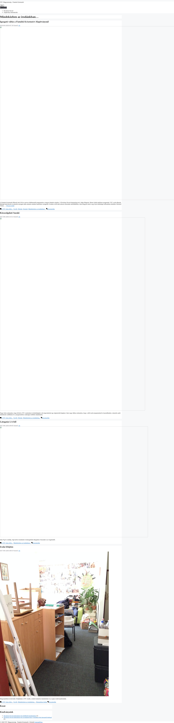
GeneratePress (38, 722)
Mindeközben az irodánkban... (37, 209)
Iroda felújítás (6, 547)
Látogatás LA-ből (8, 422)
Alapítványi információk (11, 12)
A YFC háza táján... (7, 209)
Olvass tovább (10, 206)
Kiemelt (25, 209)
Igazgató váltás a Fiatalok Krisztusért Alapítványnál (24, 22)
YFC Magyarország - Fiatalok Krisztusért (12, 2)
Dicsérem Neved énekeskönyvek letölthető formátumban (20, 716)
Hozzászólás (51, 209)
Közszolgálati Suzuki (9, 213)
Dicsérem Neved (8, 11)
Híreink (20, 209)
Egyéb (15, 209)
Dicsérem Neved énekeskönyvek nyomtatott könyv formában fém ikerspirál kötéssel (28, 717)
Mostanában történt (41, 702)
